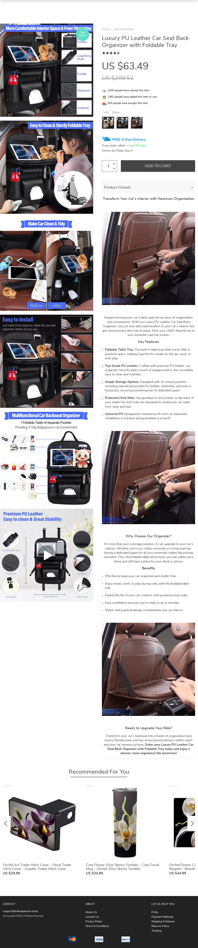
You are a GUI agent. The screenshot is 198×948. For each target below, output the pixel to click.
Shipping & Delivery (163, 921)
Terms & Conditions (97, 926)
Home (105, 29)
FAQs (154, 912)
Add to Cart (158, 166)
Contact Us (92, 917)
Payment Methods (162, 917)
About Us (91, 912)
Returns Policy (160, 926)
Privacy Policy (93, 921)
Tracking (156, 930)
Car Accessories (123, 29)
